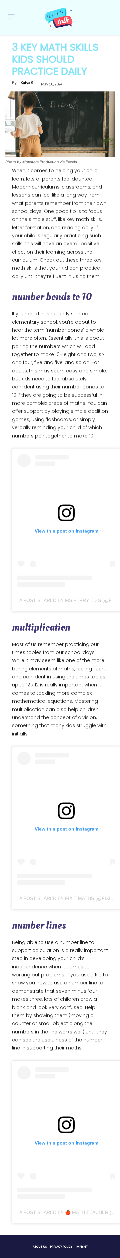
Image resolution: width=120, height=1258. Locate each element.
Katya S (27, 82)
